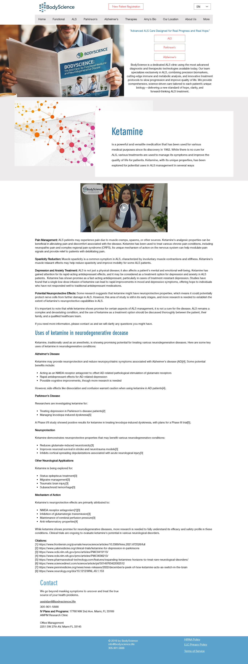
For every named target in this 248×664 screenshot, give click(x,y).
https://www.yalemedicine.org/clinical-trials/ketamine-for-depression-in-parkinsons (89, 548)
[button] (131, 19)
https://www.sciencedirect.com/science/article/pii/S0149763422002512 (82, 563)
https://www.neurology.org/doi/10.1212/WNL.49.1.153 (71, 571)
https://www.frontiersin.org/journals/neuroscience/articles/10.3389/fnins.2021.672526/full (92, 544)
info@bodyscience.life (121, 644)
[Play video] (124, 207)
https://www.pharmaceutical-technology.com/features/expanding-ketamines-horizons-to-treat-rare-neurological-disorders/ (113, 559)
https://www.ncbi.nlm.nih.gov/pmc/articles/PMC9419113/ (73, 552)
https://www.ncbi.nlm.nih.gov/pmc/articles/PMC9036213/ (73, 555)
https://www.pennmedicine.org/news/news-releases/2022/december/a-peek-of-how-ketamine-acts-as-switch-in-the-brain (113, 567)
